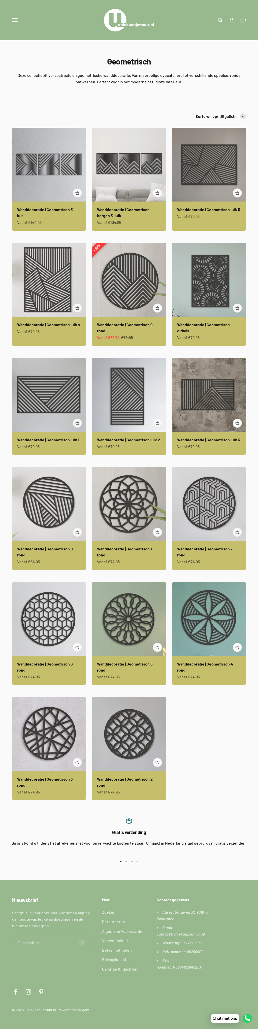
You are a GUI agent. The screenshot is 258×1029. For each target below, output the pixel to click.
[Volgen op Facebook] (15, 991)
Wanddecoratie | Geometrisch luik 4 (48, 324)
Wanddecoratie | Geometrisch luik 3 (208, 439)
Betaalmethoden (117, 950)
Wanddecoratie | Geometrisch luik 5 (208, 209)
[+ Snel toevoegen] (77, 192)
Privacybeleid (114, 959)
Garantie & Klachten (119, 969)
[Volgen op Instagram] (28, 991)
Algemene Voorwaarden (123, 931)
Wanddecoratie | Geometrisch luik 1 (48, 439)
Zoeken (108, 912)
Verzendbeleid (115, 940)
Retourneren (113, 921)
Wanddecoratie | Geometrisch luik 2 (128, 439)
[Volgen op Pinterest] (41, 991)
